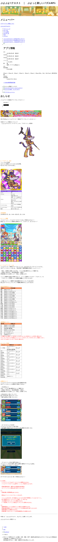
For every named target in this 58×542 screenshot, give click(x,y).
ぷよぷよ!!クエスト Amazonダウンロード (14, 41)
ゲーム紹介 (6, 31)
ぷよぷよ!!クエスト (5, 26)
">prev (5, 527)
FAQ (4, 34)
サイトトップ (6, 28)
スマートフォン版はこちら (7, 23)
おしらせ (5, 30)
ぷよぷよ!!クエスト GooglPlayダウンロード (14, 40)
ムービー (5, 36)
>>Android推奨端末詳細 (9, 82)
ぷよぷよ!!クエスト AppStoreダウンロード (14, 38)
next (4, 529)
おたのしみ (6, 33)
